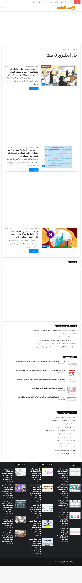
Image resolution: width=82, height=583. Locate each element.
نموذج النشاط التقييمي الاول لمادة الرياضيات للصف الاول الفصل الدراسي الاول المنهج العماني (62, 474)
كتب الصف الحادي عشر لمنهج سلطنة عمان (66, 337)
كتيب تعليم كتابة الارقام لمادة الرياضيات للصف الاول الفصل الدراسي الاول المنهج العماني (63, 518)
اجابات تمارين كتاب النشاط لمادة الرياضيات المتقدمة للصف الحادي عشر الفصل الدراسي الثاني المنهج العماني (7, 474)
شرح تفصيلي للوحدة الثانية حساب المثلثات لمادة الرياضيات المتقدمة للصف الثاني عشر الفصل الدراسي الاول (35, 545)
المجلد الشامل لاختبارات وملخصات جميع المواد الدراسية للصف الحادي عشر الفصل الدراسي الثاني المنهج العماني (7, 536)
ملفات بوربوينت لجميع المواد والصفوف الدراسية (66, 417)
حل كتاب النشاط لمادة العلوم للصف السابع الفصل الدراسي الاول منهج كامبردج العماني (40, 361)
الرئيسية (74, 49)
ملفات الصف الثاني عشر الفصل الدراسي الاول (66, 453)
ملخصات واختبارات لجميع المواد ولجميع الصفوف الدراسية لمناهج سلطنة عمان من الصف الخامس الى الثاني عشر (7, 506)
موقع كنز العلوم (53, 562)
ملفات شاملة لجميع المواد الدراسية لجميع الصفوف (66, 424)
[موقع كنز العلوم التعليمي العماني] (66, 7)
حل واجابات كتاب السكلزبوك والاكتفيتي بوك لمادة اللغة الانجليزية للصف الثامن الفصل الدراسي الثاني (22, 153)
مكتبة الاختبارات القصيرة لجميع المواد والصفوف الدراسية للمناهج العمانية (60, 430)
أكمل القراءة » (34, 88)
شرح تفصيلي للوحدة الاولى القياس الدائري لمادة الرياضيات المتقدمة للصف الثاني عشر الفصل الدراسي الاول (35, 527)
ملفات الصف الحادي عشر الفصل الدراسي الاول (65, 450)
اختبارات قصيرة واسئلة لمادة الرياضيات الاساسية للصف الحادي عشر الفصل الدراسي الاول (56, 343)
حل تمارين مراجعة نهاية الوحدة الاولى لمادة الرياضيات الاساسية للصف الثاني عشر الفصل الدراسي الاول (35, 474)
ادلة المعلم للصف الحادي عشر (69, 333)
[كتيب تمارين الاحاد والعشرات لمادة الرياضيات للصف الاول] (75, 503)
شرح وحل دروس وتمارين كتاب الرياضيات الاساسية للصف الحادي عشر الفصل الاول (57, 340)
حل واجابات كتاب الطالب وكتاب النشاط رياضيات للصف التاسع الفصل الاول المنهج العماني (39, 370)
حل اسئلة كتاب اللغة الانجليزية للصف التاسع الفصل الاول (48, 388)
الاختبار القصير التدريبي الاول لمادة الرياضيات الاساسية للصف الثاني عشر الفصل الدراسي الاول (35, 510)
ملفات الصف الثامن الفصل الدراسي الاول (66, 440)
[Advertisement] (41, 27)
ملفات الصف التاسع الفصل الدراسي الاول (66, 444)
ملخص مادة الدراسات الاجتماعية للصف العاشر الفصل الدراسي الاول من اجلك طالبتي (40, 379)
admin (35, 66)
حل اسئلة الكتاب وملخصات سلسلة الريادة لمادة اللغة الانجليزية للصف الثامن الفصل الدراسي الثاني (23, 234)
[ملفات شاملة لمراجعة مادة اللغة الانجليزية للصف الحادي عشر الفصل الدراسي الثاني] (20, 519)
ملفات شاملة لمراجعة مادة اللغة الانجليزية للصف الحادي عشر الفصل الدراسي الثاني (7, 521)
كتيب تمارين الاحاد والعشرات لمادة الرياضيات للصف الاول (63, 504)
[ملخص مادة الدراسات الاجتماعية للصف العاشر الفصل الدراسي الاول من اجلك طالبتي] (71, 382)
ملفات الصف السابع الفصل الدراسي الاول (66, 437)
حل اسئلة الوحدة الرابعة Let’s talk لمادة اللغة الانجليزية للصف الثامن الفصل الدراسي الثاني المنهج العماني (23, 72)
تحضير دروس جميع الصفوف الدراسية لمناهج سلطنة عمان (64, 420)
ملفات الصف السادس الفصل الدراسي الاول (66, 434)
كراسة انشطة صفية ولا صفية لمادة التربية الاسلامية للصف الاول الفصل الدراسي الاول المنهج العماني (62, 534)
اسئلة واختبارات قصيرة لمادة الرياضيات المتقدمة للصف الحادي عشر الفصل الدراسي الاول (56, 347)
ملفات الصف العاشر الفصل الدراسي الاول (66, 447)
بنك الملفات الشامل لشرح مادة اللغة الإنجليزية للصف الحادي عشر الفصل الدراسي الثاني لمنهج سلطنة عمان (7, 490)
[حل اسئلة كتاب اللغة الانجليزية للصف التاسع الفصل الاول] (71, 391)
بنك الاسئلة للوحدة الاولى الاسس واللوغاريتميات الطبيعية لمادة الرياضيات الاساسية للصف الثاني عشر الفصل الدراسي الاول (35, 492)
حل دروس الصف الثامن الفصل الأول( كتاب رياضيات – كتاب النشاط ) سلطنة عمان (41, 397)
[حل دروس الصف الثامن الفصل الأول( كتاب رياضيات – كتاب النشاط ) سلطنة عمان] (71, 400)
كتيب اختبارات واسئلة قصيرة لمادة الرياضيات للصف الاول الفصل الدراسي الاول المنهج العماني (62, 490)
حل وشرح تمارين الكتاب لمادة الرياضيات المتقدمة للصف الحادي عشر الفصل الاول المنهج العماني (55, 330)
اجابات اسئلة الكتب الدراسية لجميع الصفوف (66, 427)
